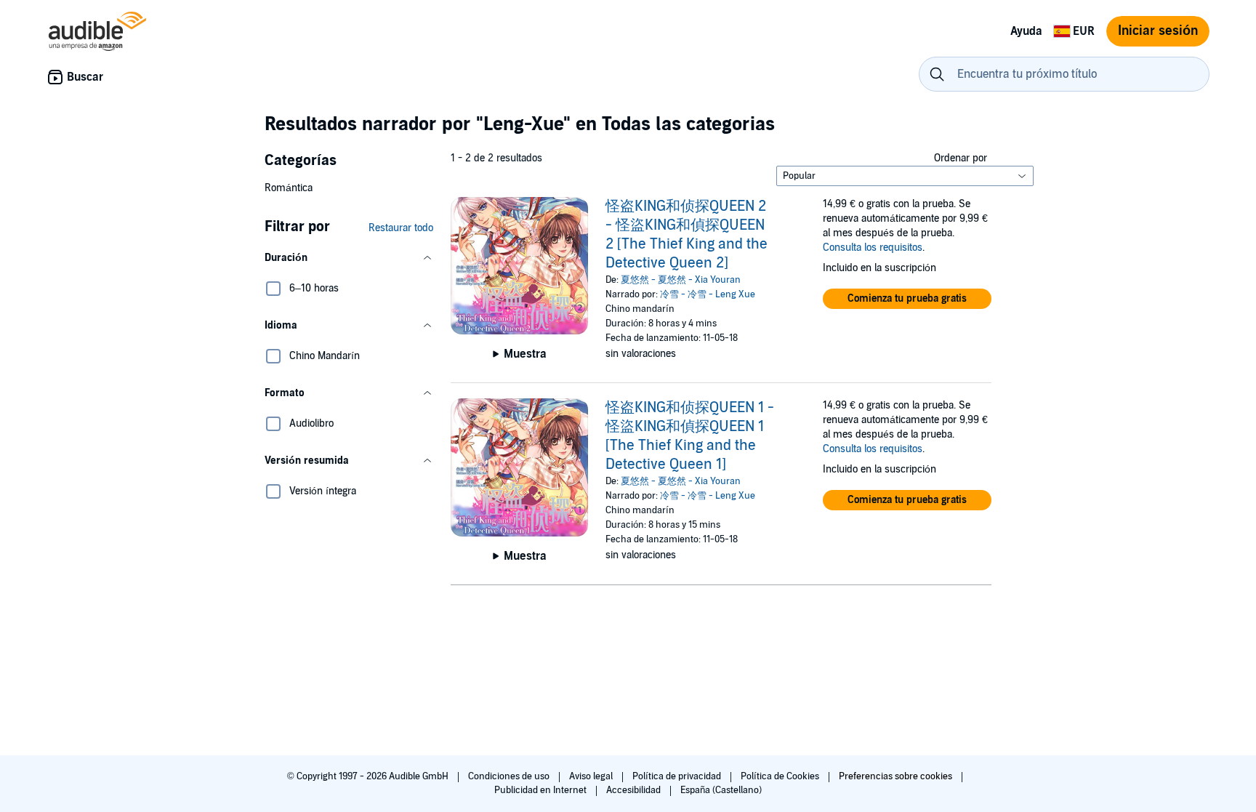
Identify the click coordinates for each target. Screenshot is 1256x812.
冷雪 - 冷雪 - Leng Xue (707, 294)
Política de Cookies (781, 776)
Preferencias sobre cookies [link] (895, 776)
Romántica (289, 188)
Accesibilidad (634, 790)
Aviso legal (592, 776)
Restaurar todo (401, 228)
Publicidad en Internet (541, 790)
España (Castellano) (721, 790)
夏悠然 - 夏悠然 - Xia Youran (681, 280)
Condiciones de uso (510, 776)
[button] (349, 258)
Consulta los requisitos (872, 247)
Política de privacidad (677, 776)
